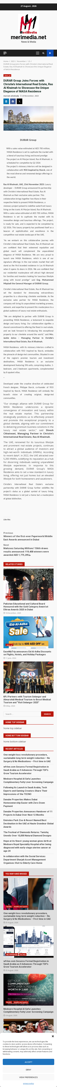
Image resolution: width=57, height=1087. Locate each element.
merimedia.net (28, 37)
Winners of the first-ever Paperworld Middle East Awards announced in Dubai (28, 536)
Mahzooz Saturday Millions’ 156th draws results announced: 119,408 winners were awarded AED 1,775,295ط (26, 549)
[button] (52, 1036)
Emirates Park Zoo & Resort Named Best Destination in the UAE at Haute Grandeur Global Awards (28, 823)
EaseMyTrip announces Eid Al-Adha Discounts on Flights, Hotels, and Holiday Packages (28, 632)
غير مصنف (7, 75)
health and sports (21, 907)
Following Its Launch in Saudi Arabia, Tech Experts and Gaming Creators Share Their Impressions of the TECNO (25, 790)
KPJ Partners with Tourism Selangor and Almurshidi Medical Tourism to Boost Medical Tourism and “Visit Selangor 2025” (28, 677)
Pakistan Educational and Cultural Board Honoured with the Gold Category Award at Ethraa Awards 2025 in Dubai (28, 584)
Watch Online (50, 53)
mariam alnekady (11, 96)
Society (23, 954)
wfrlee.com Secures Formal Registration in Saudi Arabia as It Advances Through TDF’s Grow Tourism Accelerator (26, 770)
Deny (28, 1069)
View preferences (28, 1077)
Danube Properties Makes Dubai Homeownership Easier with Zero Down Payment (24, 802)
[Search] (43, 53)
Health (9, 907)
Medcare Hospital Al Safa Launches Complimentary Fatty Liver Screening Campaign (28, 990)
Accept (28, 1062)
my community (12, 954)
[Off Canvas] (5, 53)
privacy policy (28, 1083)
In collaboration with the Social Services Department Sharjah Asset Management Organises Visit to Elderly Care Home (24, 859)
